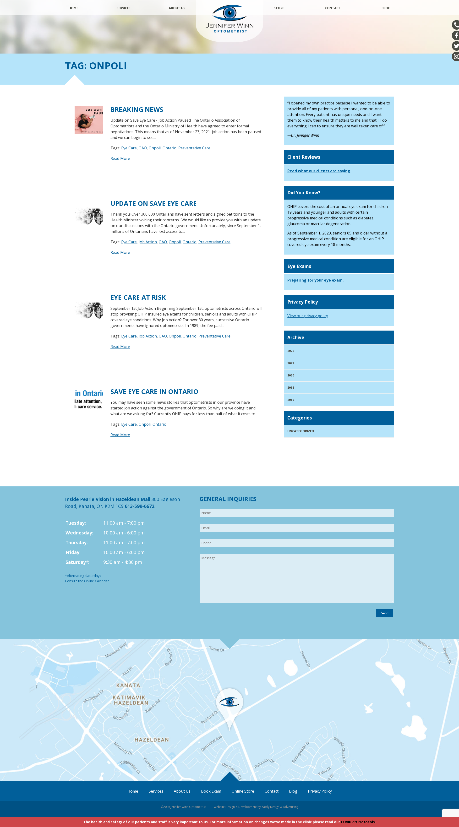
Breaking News (136, 109)
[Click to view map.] (229, 730)
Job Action (148, 242)
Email (201, 523)
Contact (332, 8)
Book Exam (211, 791)
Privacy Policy (320, 791)
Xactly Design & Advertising (280, 807)
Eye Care (129, 148)
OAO (143, 148)
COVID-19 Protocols (358, 822)
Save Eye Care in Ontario (154, 391)
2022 (290, 350)
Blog (386, 8)
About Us (177, 8)
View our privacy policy (307, 315)
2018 (290, 387)
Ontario (169, 148)
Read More (120, 158)
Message (201, 553)
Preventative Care (194, 148)
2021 (290, 363)
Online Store (243, 791)
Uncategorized (300, 431)
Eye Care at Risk (138, 297)
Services (124, 8)
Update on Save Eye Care (153, 203)
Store (279, 8)
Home (73, 8)
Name (201, 508)
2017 (290, 399)
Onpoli (155, 148)
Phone (201, 538)
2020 (290, 375)
